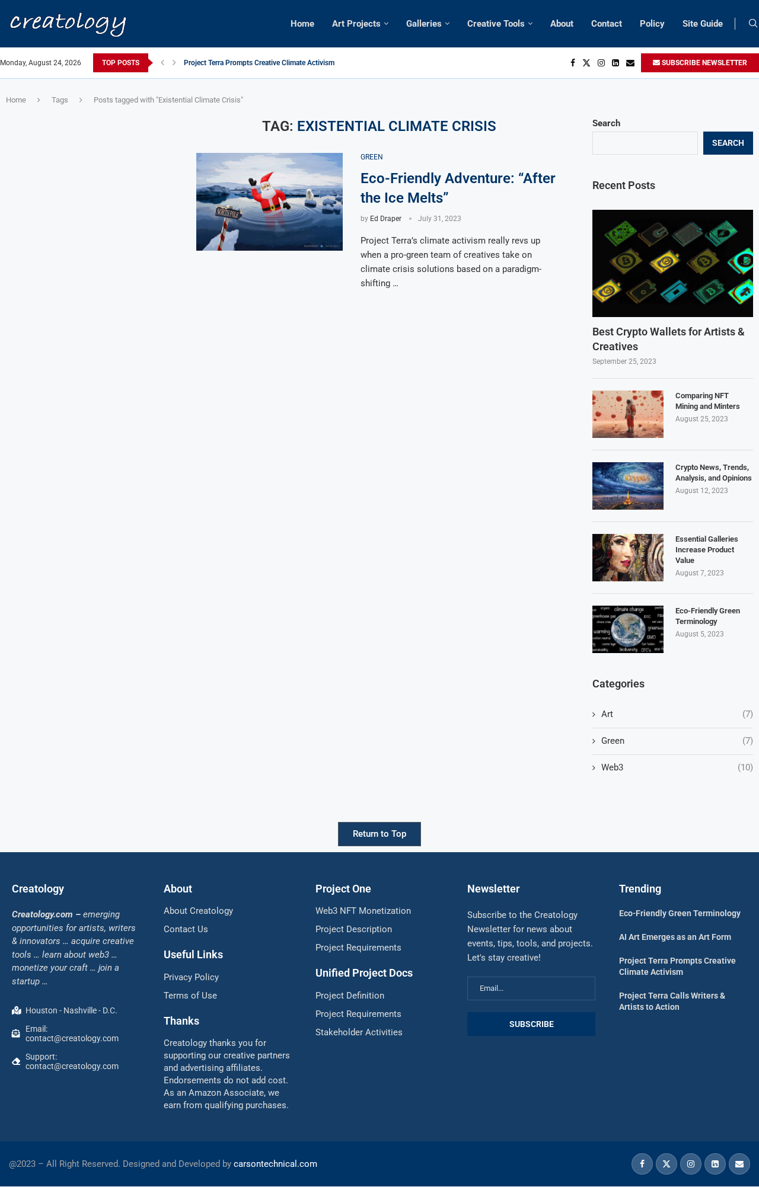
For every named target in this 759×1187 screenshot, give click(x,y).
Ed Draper (385, 219)
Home (302, 23)
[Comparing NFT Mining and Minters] (628, 414)
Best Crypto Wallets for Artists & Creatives (668, 339)
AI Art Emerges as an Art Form (675, 937)
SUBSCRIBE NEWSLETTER (703, 63)
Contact (606, 23)
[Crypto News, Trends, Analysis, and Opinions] (628, 486)
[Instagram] (601, 63)
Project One (343, 888)
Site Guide (703, 23)
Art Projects (356, 23)
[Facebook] (573, 63)
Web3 (677, 767)
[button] (162, 62)
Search (606, 123)
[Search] (753, 23)
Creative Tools (496, 23)
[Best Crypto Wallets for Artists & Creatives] (672, 263)
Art (677, 714)
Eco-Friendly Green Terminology (707, 616)
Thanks (181, 1021)
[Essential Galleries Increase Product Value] (628, 557)
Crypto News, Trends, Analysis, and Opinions (713, 472)
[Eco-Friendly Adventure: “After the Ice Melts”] (269, 202)
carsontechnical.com (275, 1164)
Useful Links (193, 954)
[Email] (630, 63)
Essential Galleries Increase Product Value (706, 550)
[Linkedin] (615, 63)
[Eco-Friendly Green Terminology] (628, 629)
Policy (652, 23)
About (561, 23)
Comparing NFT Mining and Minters (707, 401)
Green (677, 740)
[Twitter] (586, 63)
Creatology (38, 888)
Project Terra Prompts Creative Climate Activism (259, 63)
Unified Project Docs (364, 973)
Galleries (424, 23)
